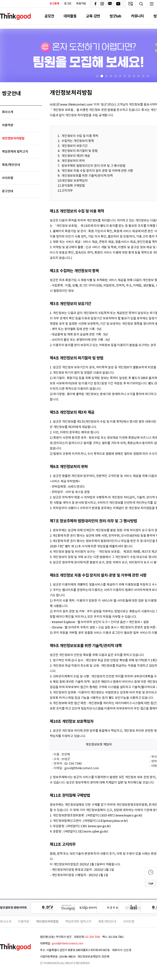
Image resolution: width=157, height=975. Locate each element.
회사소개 (7, 112)
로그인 (67, 3)
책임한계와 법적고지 (15, 151)
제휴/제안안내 (11, 165)
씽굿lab (115, 16)
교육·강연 (93, 16)
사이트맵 (7, 178)
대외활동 (70, 16)
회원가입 (81, 3)
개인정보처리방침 (13, 138)
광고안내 (7, 191)
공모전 (49, 16)
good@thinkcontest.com (67, 943)
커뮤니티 (137, 16)
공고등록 (54, 3)
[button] (97, 76)
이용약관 (7, 125)
